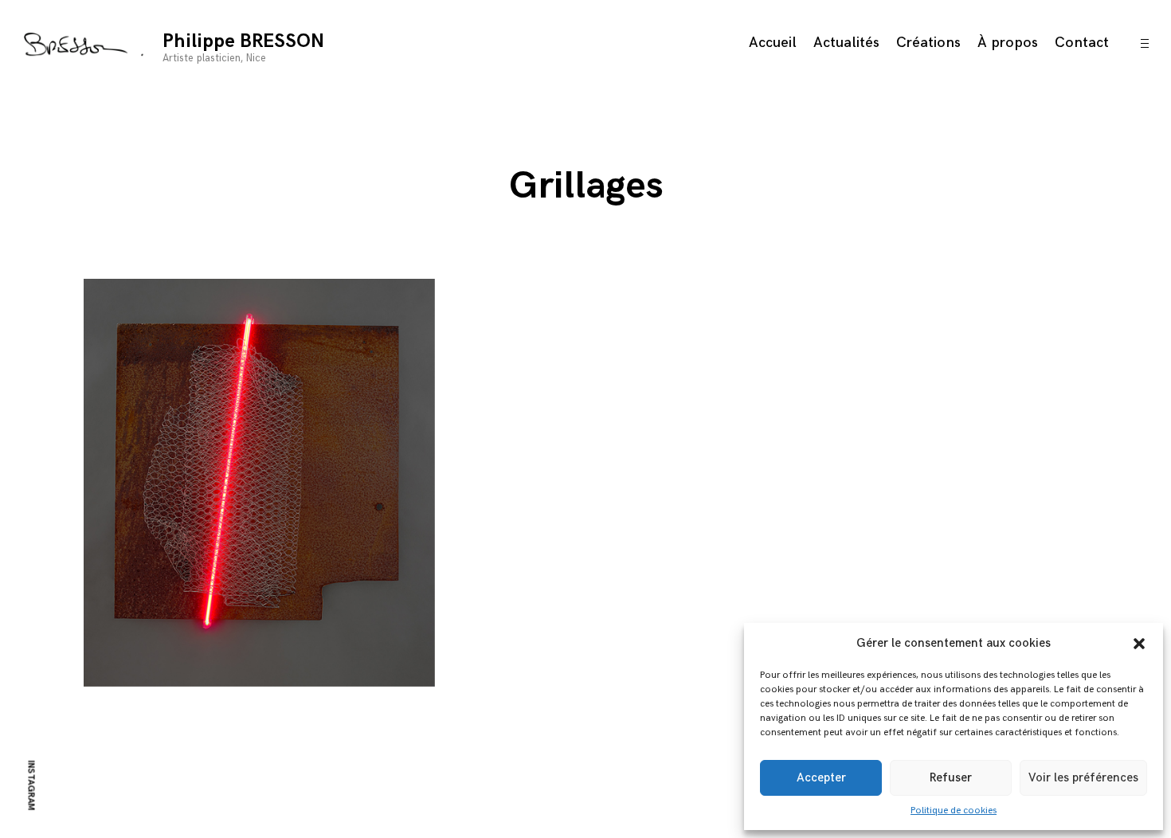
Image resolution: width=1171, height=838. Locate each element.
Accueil (773, 42)
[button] (1139, 644)
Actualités (846, 42)
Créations (928, 42)
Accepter (821, 777)
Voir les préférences (1083, 777)
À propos (1007, 42)
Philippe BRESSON (243, 41)
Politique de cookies (954, 810)
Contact (1082, 42)
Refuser (951, 777)
